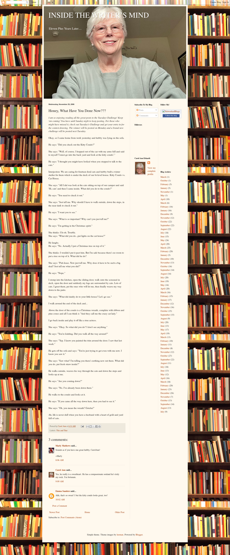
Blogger (139, 534)
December (165, 214)
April (163, 199)
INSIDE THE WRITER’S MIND (99, 15)
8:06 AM (60, 460)
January (164, 188)
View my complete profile (152, 170)
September (165, 225)
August (164, 229)
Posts (140, 110)
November (165, 191)
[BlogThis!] (90, 426)
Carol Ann (61, 470)
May (162, 195)
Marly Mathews (63, 445)
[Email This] (87, 426)
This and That (61, 430)
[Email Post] (82, 426)
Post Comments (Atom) (71, 517)
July (162, 232)
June (162, 236)
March (163, 176)
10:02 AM (60, 499)
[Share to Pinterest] (99, 426)
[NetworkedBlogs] (171, 111)
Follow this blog (171, 116)
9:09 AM (60, 481)
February (165, 184)
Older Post (119, 512)
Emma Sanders (63, 491)
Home (87, 512)
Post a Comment (59, 505)
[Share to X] (93, 426)
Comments (143, 115)
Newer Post (54, 512)
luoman (120, 534)
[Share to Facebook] (96, 426)
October (164, 180)
